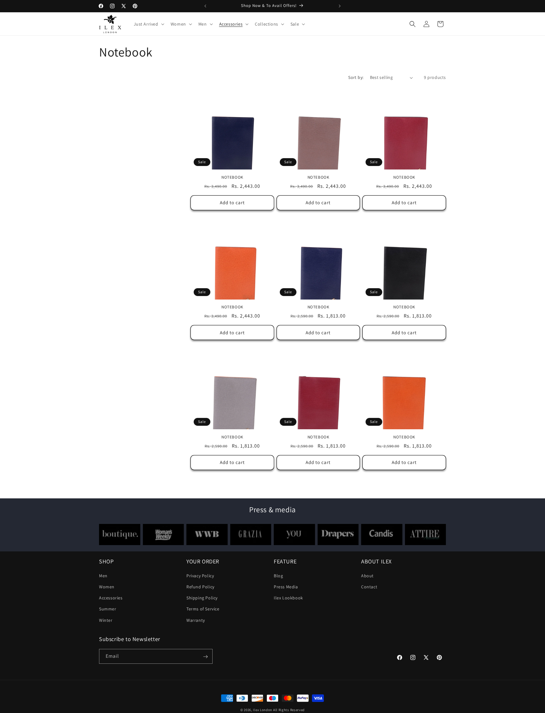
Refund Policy (200, 587)
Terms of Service (203, 609)
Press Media (286, 587)
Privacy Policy (200, 576)
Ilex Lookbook (288, 598)
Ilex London (262, 710)
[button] (148, 24)
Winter (106, 620)
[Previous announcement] (205, 6)
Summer (107, 609)
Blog (278, 576)
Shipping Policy (202, 598)
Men (103, 576)
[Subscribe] (205, 656)
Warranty (195, 620)
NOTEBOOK (232, 177)
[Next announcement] (340, 6)
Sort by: (355, 77)
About (367, 576)
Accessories (111, 598)
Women (106, 587)
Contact (369, 587)
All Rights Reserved (289, 710)
